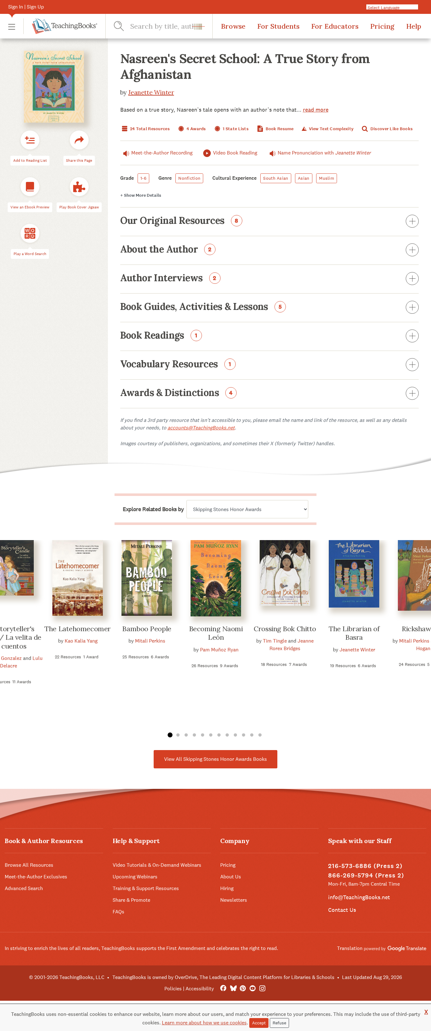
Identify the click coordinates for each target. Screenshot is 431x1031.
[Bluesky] (233, 988)
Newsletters (233, 900)
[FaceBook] (223, 988)
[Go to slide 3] (186, 735)
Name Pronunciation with (324, 152)
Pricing (382, 26)
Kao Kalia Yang (81, 641)
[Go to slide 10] (243, 735)
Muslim (326, 178)
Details (140, 195)
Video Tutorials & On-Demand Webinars (157, 865)
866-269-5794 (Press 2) (366, 875)
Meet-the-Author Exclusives (36, 876)
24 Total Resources (149, 129)
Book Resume (278, 129)
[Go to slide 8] (227, 735)
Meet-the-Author (161, 152)
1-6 (143, 178)
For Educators (334, 26)
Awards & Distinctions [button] (176, 393)
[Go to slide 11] (252, 735)
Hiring (226, 888)
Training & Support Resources (146, 888)
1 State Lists (235, 129)
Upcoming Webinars (135, 876)
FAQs (118, 911)
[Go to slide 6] (211, 735)
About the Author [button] (166, 249)
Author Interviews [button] (168, 278)
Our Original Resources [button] (179, 221)
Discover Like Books (391, 129)
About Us (230, 876)
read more (315, 109)
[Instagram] (262, 988)
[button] (11, 26)
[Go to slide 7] (219, 735)
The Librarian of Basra (354, 633)
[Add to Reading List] (30, 140)
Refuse (279, 1023)
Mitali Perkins (150, 641)
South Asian (275, 178)
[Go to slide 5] (202, 735)
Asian (303, 178)
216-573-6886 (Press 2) (365, 866)
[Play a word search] (30, 233)
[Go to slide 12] (260, 735)
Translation (350, 948)
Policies (173, 988)
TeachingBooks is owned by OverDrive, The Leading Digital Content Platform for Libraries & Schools (223, 977)
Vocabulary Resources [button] (175, 364)
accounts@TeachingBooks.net (201, 427)
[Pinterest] (243, 988)
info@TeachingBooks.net (359, 897)
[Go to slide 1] (170, 735)
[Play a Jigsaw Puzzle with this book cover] (79, 187)
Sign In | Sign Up (26, 6)
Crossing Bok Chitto (285, 628)
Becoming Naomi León (216, 633)
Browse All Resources (29, 865)
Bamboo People (146, 628)
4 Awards (196, 129)
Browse (233, 26)
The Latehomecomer (77, 628)
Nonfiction (189, 178)
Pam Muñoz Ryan (219, 649)
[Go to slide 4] (194, 735)
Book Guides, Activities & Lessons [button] (201, 307)
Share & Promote (131, 900)
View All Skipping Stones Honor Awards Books (215, 759)
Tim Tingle (275, 641)
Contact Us (342, 909)
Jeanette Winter (151, 92)
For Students (278, 26)
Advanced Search (24, 888)
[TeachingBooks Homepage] (60, 26)
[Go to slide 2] (178, 735)
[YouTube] (252, 988)
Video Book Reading (235, 152)
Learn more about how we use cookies (204, 1022)
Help (413, 26)
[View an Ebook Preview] (30, 187)
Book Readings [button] (159, 335)
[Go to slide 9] (235, 735)
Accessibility (200, 988)
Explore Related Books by (153, 509)
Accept (259, 1023)
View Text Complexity (330, 129)
